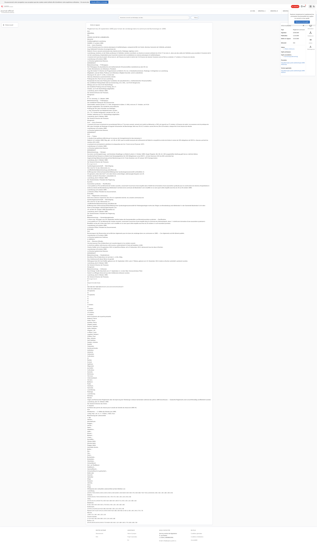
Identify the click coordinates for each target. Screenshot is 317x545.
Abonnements (99, 533)
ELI (128, 540)
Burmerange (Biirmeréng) (291, 56)
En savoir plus (85, 2)
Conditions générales (196, 533)
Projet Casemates (132, 537)
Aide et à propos (131, 533)
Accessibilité (194, 540)
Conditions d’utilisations (197, 537)
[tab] (310, 27)
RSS (97, 537)
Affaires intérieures (289, 49)
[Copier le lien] (289, 60)
